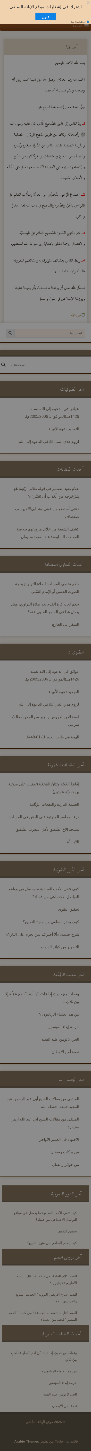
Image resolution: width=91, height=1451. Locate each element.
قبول (48, 16)
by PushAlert (78, 22)
